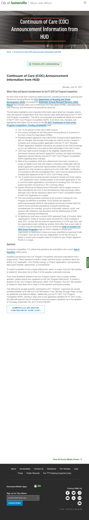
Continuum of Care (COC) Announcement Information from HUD (37, 52)
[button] (44, 64)
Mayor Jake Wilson (41, 3)
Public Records (33, 473)
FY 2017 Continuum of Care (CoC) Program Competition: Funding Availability (41, 124)
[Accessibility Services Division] (73, 498)
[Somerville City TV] (67, 498)
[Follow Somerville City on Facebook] (67, 492)
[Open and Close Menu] (85, 3)
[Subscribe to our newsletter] (79, 503)
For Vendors (65, 468)
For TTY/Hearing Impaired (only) (57, 473)
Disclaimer (51, 468)
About (13, 468)
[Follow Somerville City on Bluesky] (73, 492)
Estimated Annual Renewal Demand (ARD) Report (42, 103)
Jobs (76, 468)
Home (9, 52)
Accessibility (25, 468)
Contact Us (39, 468)
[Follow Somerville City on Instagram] (79, 492)
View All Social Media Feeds (66, 459)
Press (20, 473)
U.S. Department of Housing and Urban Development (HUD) (38, 100)
